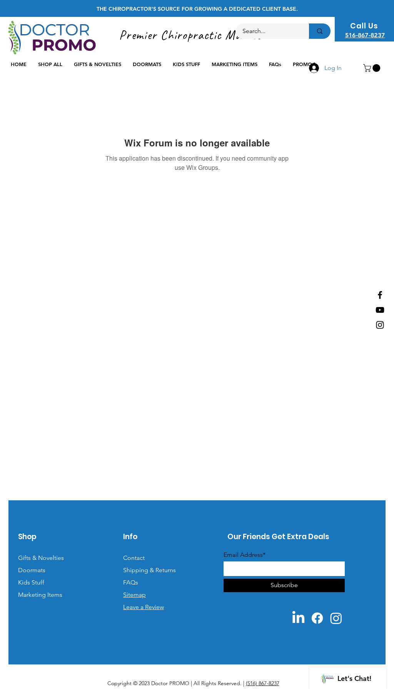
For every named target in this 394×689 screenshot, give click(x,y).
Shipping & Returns (149, 570)
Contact (134, 557)
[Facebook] (380, 295)
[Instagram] (380, 325)
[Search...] (320, 31)
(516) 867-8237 (262, 683)
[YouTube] (380, 310)
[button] (372, 68)
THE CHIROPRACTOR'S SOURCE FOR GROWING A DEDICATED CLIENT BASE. (197, 8)
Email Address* (244, 555)
